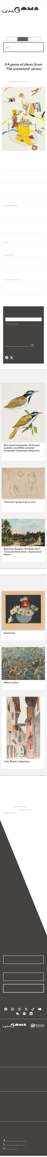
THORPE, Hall (10, 636)
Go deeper (37, 29)
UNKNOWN (9, 557)
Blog (27, 1075)
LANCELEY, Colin (18, 80)
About (27, 1078)
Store (5, 1081)
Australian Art (10, 204)
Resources (34, 39)
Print (5, 241)
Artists (22, 29)
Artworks (9, 29)
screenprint (8, 253)
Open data (7, 1075)
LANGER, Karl (10, 764)
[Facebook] (6, 357)
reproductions (20, 805)
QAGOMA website (11, 1078)
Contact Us (12, 1144)
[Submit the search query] (5, 47)
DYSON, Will (9, 508)
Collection (20, 19)
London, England (11, 278)
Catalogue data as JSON (17, 344)
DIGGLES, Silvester (12, 456)
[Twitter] (11, 357)
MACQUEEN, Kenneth (14, 686)
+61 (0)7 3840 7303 (16, 1140)
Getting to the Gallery (16, 1136)
